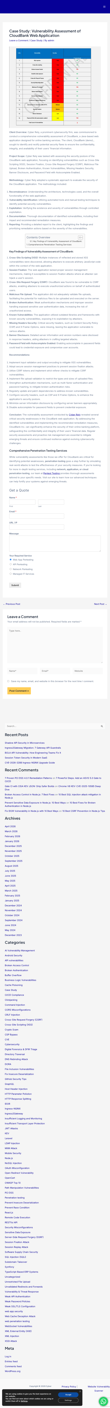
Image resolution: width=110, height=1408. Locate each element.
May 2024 (10, 930)
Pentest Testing (51, 473)
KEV (7, 1133)
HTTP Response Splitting (18, 1099)
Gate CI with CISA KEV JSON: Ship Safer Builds (29, 786)
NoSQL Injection (13, 1163)
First (11, 506)
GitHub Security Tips (15, 1079)
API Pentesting (20, 564)
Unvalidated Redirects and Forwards (24, 1286)
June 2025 (10, 875)
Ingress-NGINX (13, 1108)
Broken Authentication (16, 970)
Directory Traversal (15, 1054)
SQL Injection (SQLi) (15, 1257)
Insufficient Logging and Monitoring (23, 1118)
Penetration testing (15, 1197)
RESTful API (11, 1222)
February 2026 (12, 836)
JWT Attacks (11, 1128)
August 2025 (11, 866)
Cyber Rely (74, 414)
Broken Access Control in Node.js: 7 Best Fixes (29, 794)
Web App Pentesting (23, 559)
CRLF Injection (12, 1014)
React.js (9, 1212)
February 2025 (12, 895)
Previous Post (11, 604)
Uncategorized (12, 1276)
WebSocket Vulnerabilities (18, 1326)
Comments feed (13, 1366)
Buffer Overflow (13, 975)
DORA (8, 1064)
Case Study (36, 40)
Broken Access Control (17, 965)
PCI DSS (9, 1192)
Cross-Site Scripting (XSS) (19, 1024)
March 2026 (11, 831)
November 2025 (13, 851)
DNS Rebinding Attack (16, 1059)
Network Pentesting (23, 569)
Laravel (8, 1138)
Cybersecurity (12, 1044)
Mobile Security (13, 1153)
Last (39, 506)
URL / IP (13, 522)
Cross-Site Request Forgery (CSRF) (23, 1019)
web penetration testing (17, 1321)
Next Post (100, 604)
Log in (8, 1356)
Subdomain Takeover (16, 1262)
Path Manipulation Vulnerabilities (22, 1187)
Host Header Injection (16, 1089)
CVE (7, 1039)
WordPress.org (12, 1371)
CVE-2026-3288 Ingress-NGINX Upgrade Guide (30, 762)
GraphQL (9, 1084)
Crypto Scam (11, 1029)
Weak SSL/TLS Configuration (20, 1306)
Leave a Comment (18, 40)
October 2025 (12, 856)
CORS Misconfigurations (18, 1009)
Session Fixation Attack (17, 1242)
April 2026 (10, 826)
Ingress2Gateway (14, 1113)
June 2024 (10, 925)
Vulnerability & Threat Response (22, 1291)
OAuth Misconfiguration (17, 1168)
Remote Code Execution (17, 1217)
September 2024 (14, 920)
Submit (15, 585)
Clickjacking (11, 1000)
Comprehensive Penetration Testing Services (50, 244)
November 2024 (13, 910)
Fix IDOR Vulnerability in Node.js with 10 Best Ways (31, 811)
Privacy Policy (69, 1386)
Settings (68, 1400)
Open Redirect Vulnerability (19, 1173)
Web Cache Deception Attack (20, 1316)
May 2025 (10, 880)
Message (14, 533)
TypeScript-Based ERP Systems (21, 1271)
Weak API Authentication (17, 1296)
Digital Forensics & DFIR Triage (21, 1049)
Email (12, 511)
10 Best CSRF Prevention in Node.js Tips (83, 811)
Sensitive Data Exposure (17, 1232)
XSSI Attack (11, 1341)
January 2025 (12, 900)
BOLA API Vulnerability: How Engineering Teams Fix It (33, 752)
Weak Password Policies (17, 1301)
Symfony (9, 1267)
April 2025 (10, 885)
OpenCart (10, 1178)
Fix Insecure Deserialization (19, 1074)
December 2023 (13, 935)
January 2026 (12, 841)
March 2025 (11, 890)
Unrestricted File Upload (17, 1281)
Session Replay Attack (16, 1247)
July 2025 (10, 870)
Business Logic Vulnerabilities (20, 980)
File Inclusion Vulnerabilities (19, 1069)
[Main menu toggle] (104, 7)
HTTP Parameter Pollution (18, 1094)
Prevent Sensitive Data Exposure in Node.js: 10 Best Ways (35, 802)
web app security (14, 1311)
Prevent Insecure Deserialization (22, 1202)
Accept (68, 1394)
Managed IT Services (23, 574)
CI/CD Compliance (14, 995)
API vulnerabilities (14, 960)
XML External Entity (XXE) (18, 1331)
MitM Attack (11, 1148)
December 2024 (13, 905)
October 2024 (12, 915)
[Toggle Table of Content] (79, 237)
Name (13, 497)
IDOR (7, 1103)
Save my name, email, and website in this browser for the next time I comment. (52, 681)
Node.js (9, 1158)
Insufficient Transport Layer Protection (25, 1123)
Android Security (13, 955)
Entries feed (11, 1361)
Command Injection (15, 1005)
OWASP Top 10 (13, 1182)
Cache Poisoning (14, 985)
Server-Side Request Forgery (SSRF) (24, 1237)
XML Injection (12, 1336)
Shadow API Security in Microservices (25, 742)
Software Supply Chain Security (21, 1252)
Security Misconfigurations (19, 1227)
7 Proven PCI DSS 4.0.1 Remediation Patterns (28, 778)
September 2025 (13, 861)
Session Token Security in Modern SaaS (26, 757)
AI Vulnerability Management (20, 950)
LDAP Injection (12, 1143)
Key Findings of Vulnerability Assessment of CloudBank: (57, 241)
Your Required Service (20, 555)
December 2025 (13, 846)
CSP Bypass (11, 1034)
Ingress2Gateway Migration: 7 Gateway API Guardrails (33, 747)
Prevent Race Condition (17, 1207)
